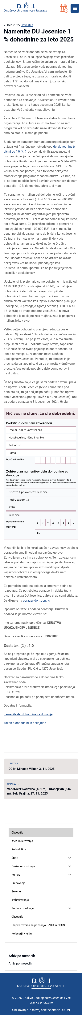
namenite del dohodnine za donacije (28, 714)
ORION (65, 1010)
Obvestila (27, 25)
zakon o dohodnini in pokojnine (25, 723)
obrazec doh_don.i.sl (37, 600)
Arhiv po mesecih (20, 963)
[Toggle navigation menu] (75, 8)
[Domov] (41, 983)
